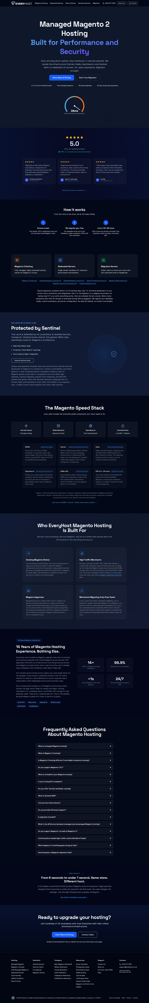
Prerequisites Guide (82, 967)
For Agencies (37, 970)
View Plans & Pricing (62, 78)
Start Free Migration (87, 78)
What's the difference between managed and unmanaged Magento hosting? (74, 824)
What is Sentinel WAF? (74, 796)
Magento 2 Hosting (17, 967)
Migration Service (39, 973)
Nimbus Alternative (61, 967)
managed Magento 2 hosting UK (50, 280)
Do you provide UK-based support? (74, 810)
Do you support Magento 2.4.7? (74, 767)
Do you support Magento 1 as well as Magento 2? (74, 831)
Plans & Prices (71, 3)
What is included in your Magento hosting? (74, 774)
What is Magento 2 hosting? (74, 753)
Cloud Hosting (16, 975)
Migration (96, 3)
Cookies (135, 998)
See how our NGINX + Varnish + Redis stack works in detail (73, 502)
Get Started (132, 3)
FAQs (99, 973)
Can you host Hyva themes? (74, 803)
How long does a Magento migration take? (74, 852)
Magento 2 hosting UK (29, 280)
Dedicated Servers (56, 3)
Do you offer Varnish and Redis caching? (74, 789)
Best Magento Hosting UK (63, 964)
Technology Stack (82, 978)
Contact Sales (88, 935)
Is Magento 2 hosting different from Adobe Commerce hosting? (74, 760)
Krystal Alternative (61, 970)
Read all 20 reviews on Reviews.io (73, 190)
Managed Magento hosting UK (74, 280)
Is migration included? (74, 817)
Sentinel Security (84, 3)
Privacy (129, 998)
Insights (78, 987)
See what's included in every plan (73, 897)
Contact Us (101, 964)
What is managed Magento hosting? (74, 746)
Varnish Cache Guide (83, 981)
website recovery (77, 942)
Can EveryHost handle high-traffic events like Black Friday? (74, 838)
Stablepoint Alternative (62, 975)
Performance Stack (82, 970)
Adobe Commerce (17, 978)
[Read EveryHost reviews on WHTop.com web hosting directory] (13, 998)
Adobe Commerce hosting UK (96, 280)
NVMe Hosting (81, 973)
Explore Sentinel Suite (22, 360)
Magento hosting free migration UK (65, 283)
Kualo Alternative (60, 973)
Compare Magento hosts (87, 283)
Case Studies (80, 975)
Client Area (121, 3)
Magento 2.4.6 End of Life (85, 984)
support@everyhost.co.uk (128, 967)
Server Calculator (82, 964)
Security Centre (38, 967)
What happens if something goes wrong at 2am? (74, 845)
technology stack (92, 942)
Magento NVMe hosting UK (118, 280)
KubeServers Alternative (63, 978)
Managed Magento (17, 964)
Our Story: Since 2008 (105, 970)
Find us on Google (114, 998)
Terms (123, 998)
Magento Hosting (41, 3)
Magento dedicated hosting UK (111, 575)
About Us (101, 967)
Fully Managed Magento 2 (20, 970)
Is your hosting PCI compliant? (74, 781)
